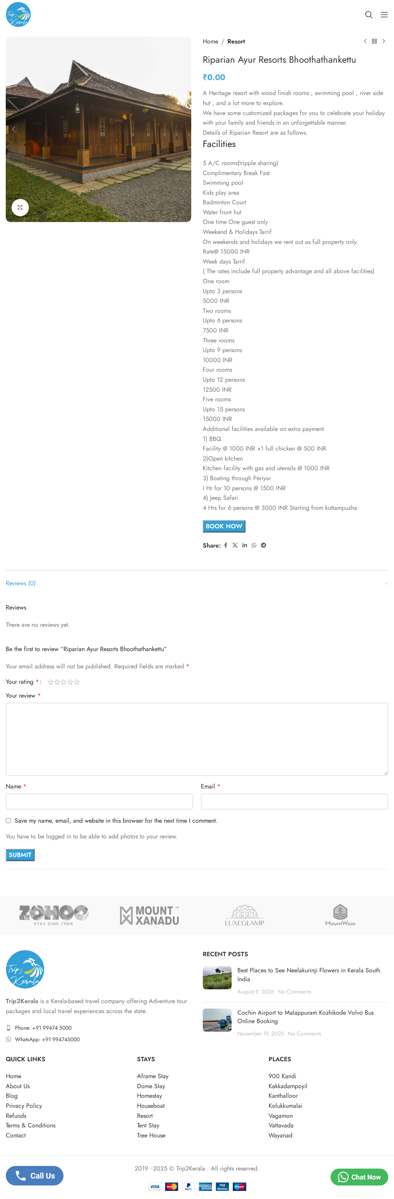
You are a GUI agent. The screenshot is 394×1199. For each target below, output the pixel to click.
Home (210, 41)
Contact (16, 1135)
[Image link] (25, 968)
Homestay (149, 1095)
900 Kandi (282, 1076)
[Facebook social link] (225, 545)
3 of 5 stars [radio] (63, 682)
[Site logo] (18, 13)
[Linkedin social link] (244, 545)
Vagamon (281, 1115)
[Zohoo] (53, 915)
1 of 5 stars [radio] (50, 682)
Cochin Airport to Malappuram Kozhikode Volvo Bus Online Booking (305, 1016)
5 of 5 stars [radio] (76, 682)
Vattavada (281, 1125)
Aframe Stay (153, 1076)
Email (210, 786)
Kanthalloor (283, 1095)
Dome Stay (151, 1086)
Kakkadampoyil (288, 1086)
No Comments (294, 991)
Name (16, 786)
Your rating (22, 682)
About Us (18, 1086)
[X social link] (235, 545)
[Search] (369, 14)
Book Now (224, 526)
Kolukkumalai (285, 1105)
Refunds (16, 1115)
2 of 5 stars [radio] (57, 682)
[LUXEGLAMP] (244, 915)
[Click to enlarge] (20, 207)
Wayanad (280, 1135)
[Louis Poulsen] (340, 915)
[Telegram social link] (264, 545)
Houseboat (151, 1105)
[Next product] (383, 41)
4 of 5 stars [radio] (70, 682)
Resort (236, 41)
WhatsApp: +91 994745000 (47, 1039)
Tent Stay (148, 1125)
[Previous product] (365, 41)
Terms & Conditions (30, 1125)
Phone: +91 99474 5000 (43, 1028)
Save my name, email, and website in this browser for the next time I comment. (116, 820)
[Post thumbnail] (217, 981)
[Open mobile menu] (384, 14)
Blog (12, 1095)
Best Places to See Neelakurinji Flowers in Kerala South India (308, 974)
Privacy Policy (24, 1105)
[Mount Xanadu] (149, 915)
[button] (13, 129)
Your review (23, 695)
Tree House (151, 1135)
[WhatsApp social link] (254, 545)
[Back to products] (374, 41)
